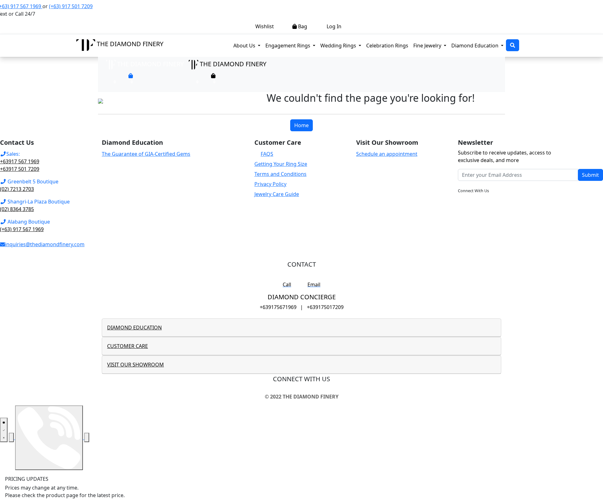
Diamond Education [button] (475, 45)
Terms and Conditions (280, 174)
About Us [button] (245, 45)
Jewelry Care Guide (276, 194)
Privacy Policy (270, 184)
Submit (590, 174)
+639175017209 (325, 307)
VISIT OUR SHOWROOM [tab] (135, 364)
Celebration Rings (387, 45)
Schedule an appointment (386, 153)
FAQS (267, 153)
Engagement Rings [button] (291, 45)
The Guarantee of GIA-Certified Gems (146, 153)
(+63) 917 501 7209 (71, 6)
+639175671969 (278, 307)
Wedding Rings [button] (338, 45)
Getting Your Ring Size (280, 163)
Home (301, 125)
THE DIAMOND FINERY (130, 44)
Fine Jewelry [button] (428, 45)
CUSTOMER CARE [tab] (127, 346)
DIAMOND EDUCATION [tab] (134, 327)
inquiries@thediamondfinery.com (44, 244)
